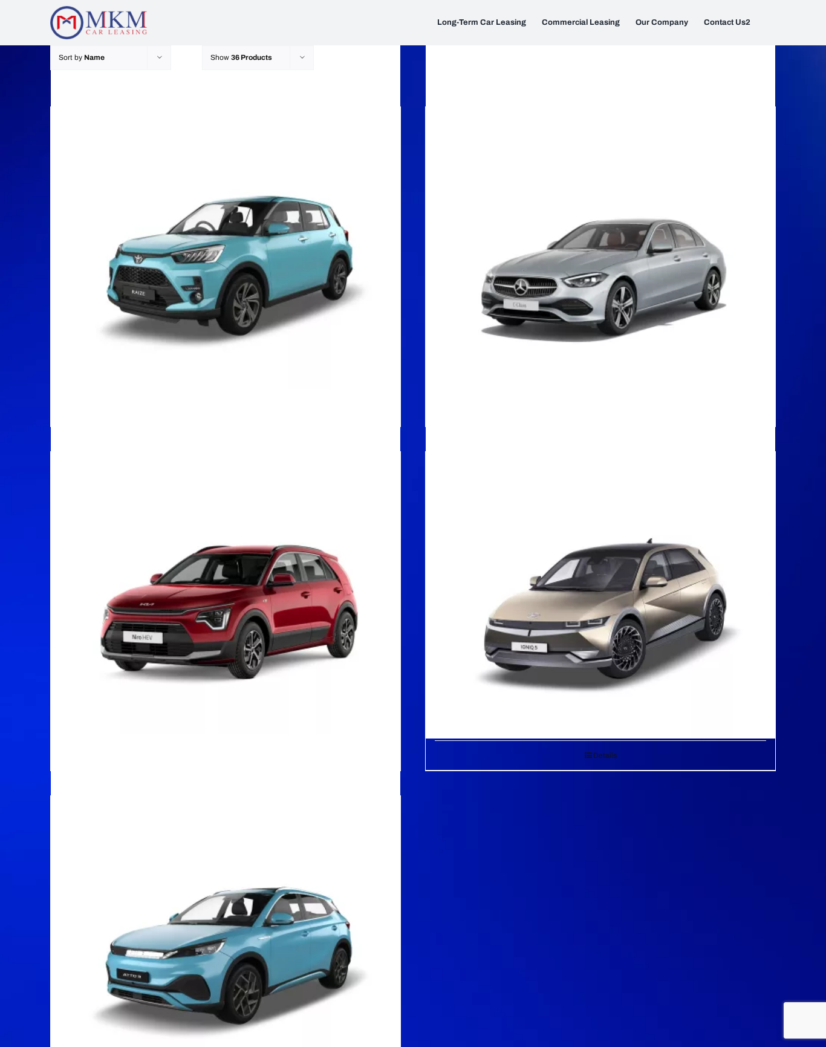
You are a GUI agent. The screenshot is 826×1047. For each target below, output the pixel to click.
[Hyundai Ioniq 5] (600, 564)
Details (605, 755)
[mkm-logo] (98, 10)
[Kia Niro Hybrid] (225, 564)
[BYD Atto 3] (225, 908)
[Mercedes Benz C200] (600, 219)
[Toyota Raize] (225, 219)
